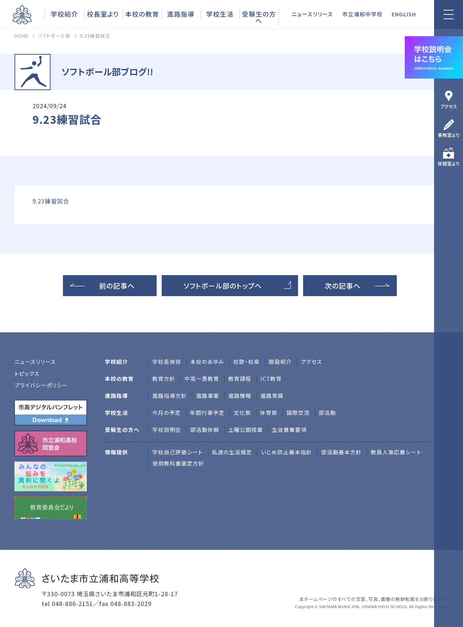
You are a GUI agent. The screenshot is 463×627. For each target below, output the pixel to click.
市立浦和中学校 (362, 14)
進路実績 (272, 395)
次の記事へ (343, 285)
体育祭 (268, 412)
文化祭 (242, 412)
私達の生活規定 (232, 452)
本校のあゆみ (207, 361)
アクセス (448, 106)
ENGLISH (404, 14)
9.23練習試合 (51, 201)
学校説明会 (166, 429)
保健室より (449, 163)
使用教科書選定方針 (178, 463)
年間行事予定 (207, 412)
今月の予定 (166, 412)
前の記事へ (117, 285)
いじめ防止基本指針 (286, 452)
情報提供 (116, 452)
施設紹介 (280, 361)
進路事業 (207, 395)
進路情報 (239, 395)
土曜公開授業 (245, 429)
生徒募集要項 (289, 429)
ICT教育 (271, 378)
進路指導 (181, 13)
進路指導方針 (169, 395)
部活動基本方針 (341, 452)
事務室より (449, 134)
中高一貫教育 (201, 378)
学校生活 (220, 13)
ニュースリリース (312, 14)
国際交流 (298, 412)
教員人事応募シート (396, 452)
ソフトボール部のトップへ (222, 285)
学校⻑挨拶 (166, 361)
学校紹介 (64, 13)
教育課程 (239, 378)
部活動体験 (204, 429)
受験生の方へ (259, 17)
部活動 (327, 412)
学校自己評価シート (177, 452)
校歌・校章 (246, 361)
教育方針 (163, 378)
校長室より (103, 13)
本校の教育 (142, 13)
